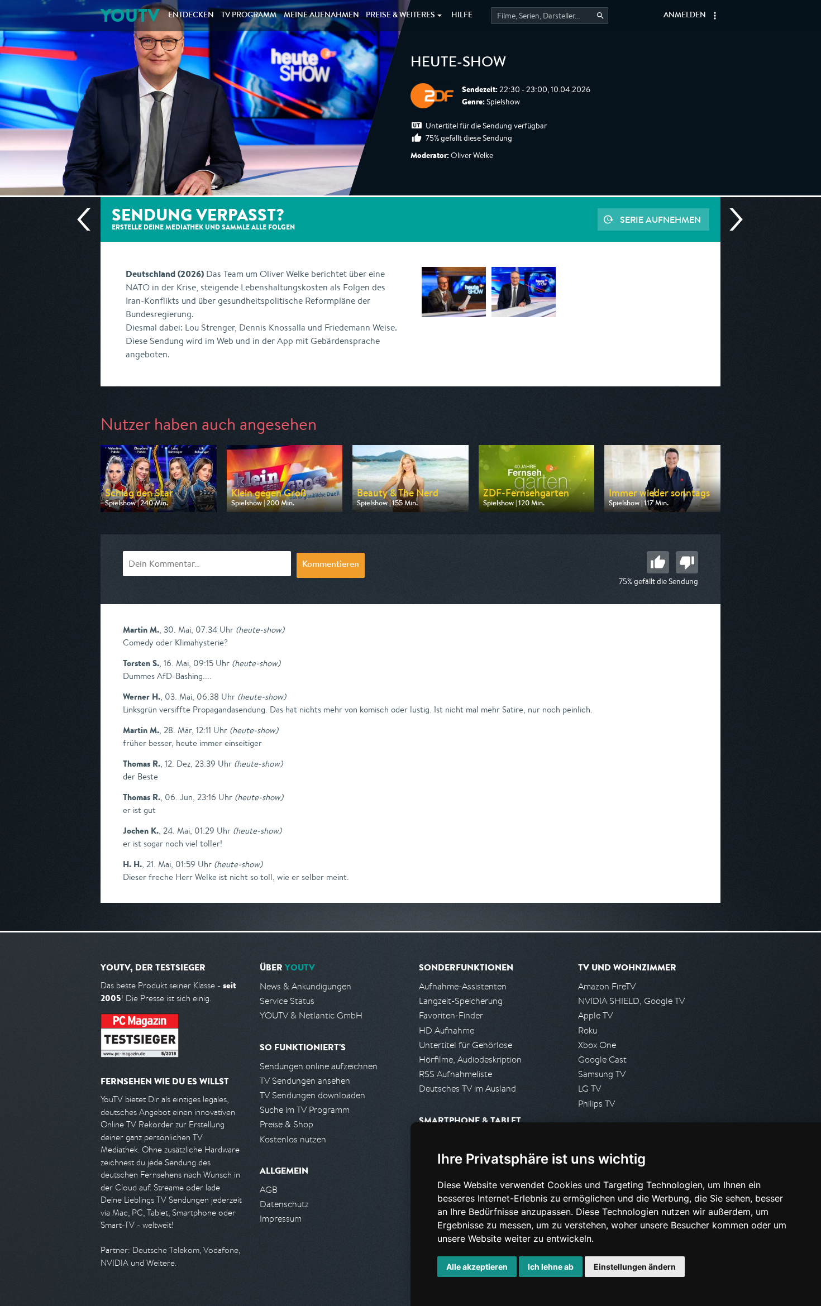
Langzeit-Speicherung (461, 1001)
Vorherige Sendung (88, 219)
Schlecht (687, 562)
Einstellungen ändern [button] (635, 1266)
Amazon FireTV (607, 986)
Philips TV (596, 1103)
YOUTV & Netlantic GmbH (311, 1015)
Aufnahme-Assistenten (463, 986)
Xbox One (597, 1045)
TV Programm (248, 16)
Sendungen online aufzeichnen (319, 1066)
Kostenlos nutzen (293, 1139)
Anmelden (685, 16)
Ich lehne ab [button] (551, 1266)
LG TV (589, 1088)
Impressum (281, 1218)
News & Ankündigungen (305, 986)
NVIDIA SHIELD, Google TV (631, 1001)
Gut (658, 562)
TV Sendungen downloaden (312, 1095)
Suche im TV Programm (305, 1110)
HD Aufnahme (446, 1030)
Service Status (287, 1001)
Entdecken (191, 16)
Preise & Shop (286, 1124)
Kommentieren (330, 565)
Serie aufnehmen (660, 219)
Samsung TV (602, 1074)
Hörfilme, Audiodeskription (470, 1059)
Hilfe (461, 16)
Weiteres (400, 16)
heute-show (458, 63)
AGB (269, 1189)
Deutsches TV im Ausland (467, 1088)
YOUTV (130, 15)
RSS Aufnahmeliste (455, 1074)
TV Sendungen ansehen (305, 1081)
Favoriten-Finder (451, 1015)
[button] (714, 15)
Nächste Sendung (731, 219)
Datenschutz (284, 1204)
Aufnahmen (321, 16)
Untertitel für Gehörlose (465, 1045)
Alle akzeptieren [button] (477, 1266)
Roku (587, 1030)
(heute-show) (260, 629)
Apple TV (595, 1015)
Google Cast (602, 1059)
